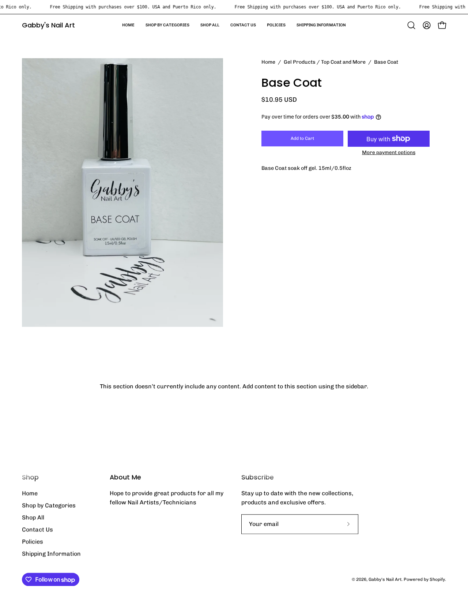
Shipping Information (51, 553)
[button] (411, 25)
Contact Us (37, 529)
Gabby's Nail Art (48, 25)
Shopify (437, 579)
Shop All (33, 517)
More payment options (388, 152)
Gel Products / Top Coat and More (325, 62)
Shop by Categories (49, 505)
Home (268, 62)
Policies (32, 541)
